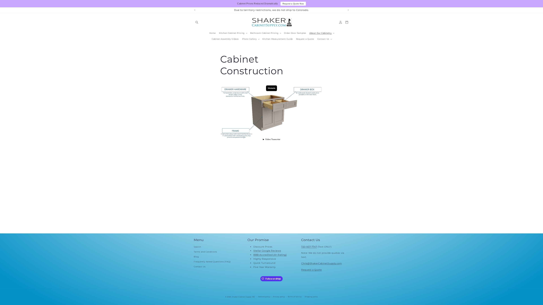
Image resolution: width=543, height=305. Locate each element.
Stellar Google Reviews (267, 250)
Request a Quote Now (293, 4)
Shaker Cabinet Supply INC (243, 297)
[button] (197, 22)
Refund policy (264, 297)
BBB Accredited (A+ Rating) (270, 254)
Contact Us (200, 266)
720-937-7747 (309, 246)
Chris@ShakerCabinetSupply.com (321, 263)
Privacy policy (279, 297)
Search (197, 247)
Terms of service (295, 297)
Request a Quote (311, 269)
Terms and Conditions (205, 251)
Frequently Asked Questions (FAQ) (212, 261)
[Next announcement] (348, 10)
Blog (196, 256)
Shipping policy (311, 297)
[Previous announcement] (195, 10)
